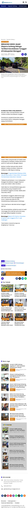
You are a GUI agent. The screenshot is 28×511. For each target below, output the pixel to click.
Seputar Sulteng (5, 41)
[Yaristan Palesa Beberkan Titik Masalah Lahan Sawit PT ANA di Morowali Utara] (7, 317)
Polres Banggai (20, 263)
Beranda (3, 501)
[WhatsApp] (25, 278)
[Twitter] (19, 278)
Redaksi (17, 503)
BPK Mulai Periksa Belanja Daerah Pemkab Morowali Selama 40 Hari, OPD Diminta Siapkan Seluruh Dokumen (20, 324)
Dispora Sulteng (11, 261)
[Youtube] (10, 495)
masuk (17, 180)
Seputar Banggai (12, 265)
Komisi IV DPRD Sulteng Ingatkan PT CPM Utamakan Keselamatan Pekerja (7, 295)
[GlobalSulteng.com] (11, 2)
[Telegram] (22, 278)
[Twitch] (13, 495)
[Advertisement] (14, 23)
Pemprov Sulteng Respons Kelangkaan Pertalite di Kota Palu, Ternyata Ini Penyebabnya (20, 295)
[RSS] (24, 495)
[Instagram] (8, 495)
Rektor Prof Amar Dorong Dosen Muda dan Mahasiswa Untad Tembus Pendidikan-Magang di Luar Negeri (20, 309)
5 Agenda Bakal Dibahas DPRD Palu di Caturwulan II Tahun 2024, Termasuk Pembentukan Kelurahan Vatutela (14, 175)
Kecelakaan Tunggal (8, 263)
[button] (23, 2)
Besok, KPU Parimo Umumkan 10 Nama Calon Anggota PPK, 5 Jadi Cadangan (13, 218)
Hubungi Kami (11, 501)
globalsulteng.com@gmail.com (12, 489)
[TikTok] (19, 495)
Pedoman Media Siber (7, 503)
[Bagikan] (25, 54)
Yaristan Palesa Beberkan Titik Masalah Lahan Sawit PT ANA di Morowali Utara (7, 324)
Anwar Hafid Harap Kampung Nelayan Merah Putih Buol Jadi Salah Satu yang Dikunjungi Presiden (7, 309)
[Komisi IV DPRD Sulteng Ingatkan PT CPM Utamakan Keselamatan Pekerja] (7, 288)
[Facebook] (17, 278)
